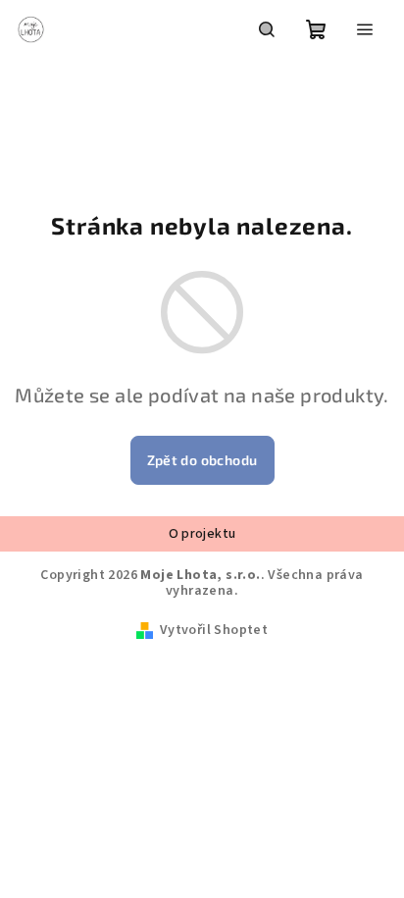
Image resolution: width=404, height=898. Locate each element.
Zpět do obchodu (202, 459)
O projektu (202, 534)
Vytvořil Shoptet (214, 630)
